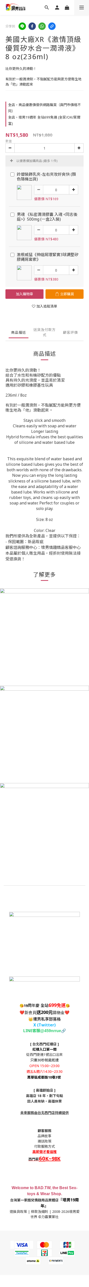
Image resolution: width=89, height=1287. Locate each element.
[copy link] (52, 26)
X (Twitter (43, 1025)
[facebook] (32, 26)
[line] (22, 26)
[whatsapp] (42, 26)
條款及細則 (39, 1211)
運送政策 (44, 1141)
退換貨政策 (18, 1211)
